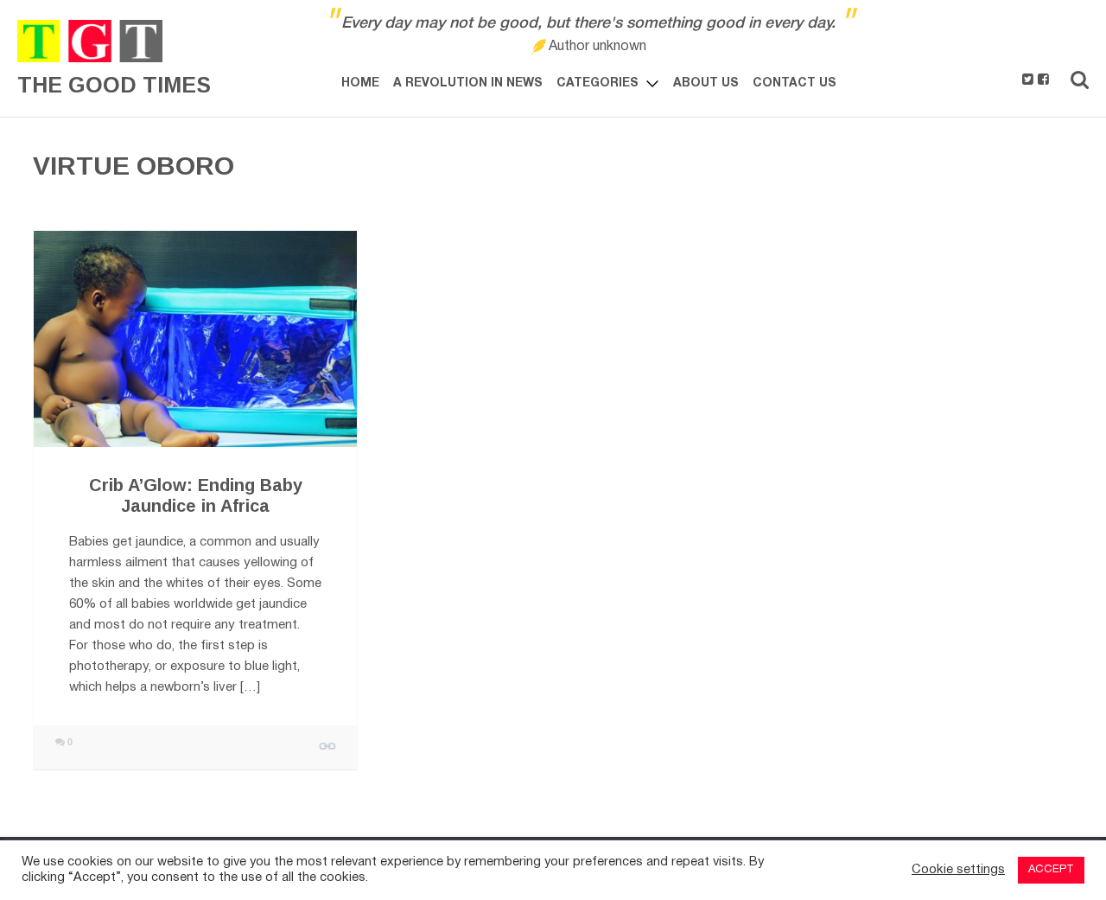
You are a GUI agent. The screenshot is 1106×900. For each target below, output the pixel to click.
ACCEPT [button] (1051, 870)
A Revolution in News (468, 83)
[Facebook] (1043, 80)
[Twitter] (1027, 80)
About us (706, 83)
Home (360, 83)
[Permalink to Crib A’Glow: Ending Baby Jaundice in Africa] (196, 339)
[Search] (1080, 80)
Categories (597, 83)
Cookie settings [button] (958, 870)
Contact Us (794, 83)
